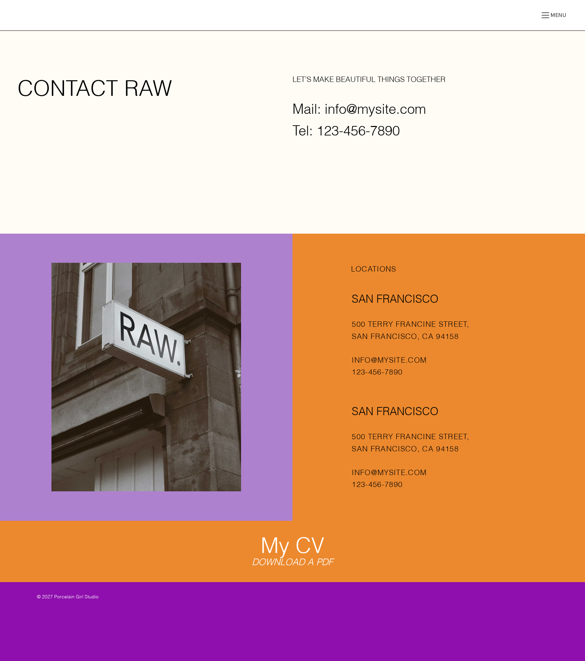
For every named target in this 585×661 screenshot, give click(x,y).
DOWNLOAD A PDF (292, 562)
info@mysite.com (375, 109)
